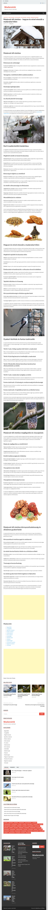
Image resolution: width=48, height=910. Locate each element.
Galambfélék (13, 825)
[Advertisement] (24, 607)
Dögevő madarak (7, 734)
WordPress (38, 908)
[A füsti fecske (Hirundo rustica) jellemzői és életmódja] (7, 783)
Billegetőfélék (21, 822)
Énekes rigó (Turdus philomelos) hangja (12, 807)
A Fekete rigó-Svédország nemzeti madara (20, 790)
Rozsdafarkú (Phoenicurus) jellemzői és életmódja (22, 796)
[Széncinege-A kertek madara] (7, 777)
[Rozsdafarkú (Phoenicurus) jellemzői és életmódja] (7, 796)
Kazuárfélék (39, 827)
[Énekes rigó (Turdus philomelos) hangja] (7, 846)
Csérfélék (19, 824)
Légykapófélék (12, 829)
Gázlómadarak (10, 633)
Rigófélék (35, 829)
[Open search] (43, 13)
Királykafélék (6, 829)
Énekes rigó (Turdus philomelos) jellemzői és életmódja (15, 809)
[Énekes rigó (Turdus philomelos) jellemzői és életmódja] (7, 856)
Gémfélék (11, 827)
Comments (12, 767)
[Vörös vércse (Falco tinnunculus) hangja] (7, 871)
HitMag (43, 908)
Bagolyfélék (9, 627)
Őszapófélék (28, 832)
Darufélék (24, 824)
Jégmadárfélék (32, 827)
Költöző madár (10, 637)
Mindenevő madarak (34, 17)
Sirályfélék (12, 831)
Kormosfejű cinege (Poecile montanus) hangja (10, 695)
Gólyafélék (16, 827)
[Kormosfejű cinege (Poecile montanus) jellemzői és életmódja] (24, 688)
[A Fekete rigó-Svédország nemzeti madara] (7, 790)
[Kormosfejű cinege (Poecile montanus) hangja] (10, 688)
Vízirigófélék (18, 832)
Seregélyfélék (6, 831)
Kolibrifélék (9, 636)
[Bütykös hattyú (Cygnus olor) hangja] (7, 896)
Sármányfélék (36, 831)
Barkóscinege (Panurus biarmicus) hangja (37, 695)
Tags (18, 767)
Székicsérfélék (29, 831)
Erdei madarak (17, 17)
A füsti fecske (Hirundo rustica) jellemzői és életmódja (23, 783)
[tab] (6, 767)
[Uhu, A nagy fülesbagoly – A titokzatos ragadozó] (7, 770)
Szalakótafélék (17, 831)
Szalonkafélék (23, 831)
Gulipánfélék (19, 825)
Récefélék (40, 829)
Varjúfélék (6, 832)
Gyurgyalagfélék (30, 825)
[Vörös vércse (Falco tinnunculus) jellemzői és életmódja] (7, 881)
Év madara (6, 742)
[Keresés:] (24, 714)
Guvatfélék (24, 825)
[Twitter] (42, 3)
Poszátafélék (30, 829)
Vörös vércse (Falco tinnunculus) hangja (12, 811)
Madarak (28, 17)
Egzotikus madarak (10, 630)
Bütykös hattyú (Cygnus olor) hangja (11, 815)
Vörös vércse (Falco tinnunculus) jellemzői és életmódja (15, 813)
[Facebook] (40, 3)
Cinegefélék (6, 17)
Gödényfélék (21, 827)
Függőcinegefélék (7, 825)
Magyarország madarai (8, 756)
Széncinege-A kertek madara (18, 777)
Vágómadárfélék (12, 832)
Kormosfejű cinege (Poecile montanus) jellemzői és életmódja (24, 695)
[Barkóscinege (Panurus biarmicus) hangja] (38, 688)
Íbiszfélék (23, 832)
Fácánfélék (41, 824)
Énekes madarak (11, 17)
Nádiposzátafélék (19, 829)
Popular (6, 767)
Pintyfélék (25, 829)
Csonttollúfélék (14, 824)
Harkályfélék (26, 827)
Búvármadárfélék (28, 822)
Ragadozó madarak (10, 643)
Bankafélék (16, 822)
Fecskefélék (35, 824)
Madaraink (10, 7)
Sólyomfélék (42, 831)
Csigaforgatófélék (7, 824)
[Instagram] (43, 3)
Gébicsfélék (6, 827)
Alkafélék (5, 822)
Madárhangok (9, 640)
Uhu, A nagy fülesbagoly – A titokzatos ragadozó (22, 770)
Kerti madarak (23, 17)
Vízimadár (9, 645)
